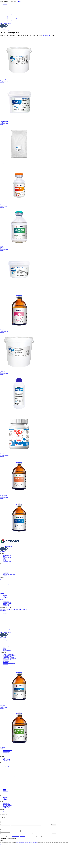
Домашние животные (7, 561)
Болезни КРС (9, 14)
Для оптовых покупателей (12, 18)
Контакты (6, 21)
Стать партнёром (10, 20)
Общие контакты (6, 811)
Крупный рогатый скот (7, 555)
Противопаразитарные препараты (9, 574)
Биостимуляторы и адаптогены (8, 570)
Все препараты (3, 637)
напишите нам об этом (47, 35)
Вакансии (9, 8)
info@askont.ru (10, 546)
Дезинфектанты (5, 571)
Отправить (53, 824)
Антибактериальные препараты (8, 565)
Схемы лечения (10, 12)
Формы (8, 10)
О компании (2, 579)
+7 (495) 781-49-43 (3, 546)
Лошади (4, 559)
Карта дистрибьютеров (11, 17)
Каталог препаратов (6, 640)
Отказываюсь (8, 844)
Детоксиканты (5, 573)
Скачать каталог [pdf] (6, 760)
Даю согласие (2, 844)
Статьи (8, 13)
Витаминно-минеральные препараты (9, 569)
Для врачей (7, 11)
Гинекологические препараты (8, 568)
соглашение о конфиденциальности (18, 827)
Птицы (4, 558)
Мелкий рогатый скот (7, 557)
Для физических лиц (11, 19)
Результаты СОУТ (10, 9)
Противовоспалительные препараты (9, 566)
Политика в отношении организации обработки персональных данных (13, 609)
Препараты (5, 4)
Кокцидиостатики (6, 572)
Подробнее (19, 1)
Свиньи (4, 556)
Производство (5, 583)
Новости (4, 581)
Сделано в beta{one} (4, 610)
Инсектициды (5, 575)
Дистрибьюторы (10, 16)
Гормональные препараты (7, 567)
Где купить (7, 15)
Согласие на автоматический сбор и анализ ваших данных (27, 842)
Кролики (4, 560)
